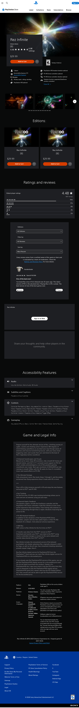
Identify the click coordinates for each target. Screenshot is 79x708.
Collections (40, 10)
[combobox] (39, 231)
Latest (31, 10)
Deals (49, 10)
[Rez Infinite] (19, 101)
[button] (20, 75)
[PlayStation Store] (11, 9)
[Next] (74, 101)
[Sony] (74, 707)
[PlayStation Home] (35, 3)
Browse (68, 10)
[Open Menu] (2, 3)
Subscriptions (58, 10)
